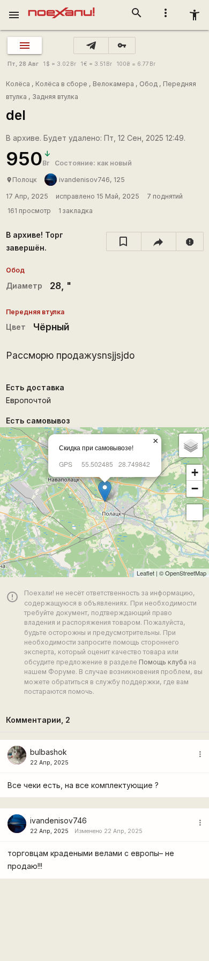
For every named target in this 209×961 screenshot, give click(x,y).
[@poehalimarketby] (91, 45)
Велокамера (113, 84)
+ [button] (194, 472)
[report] (190, 241)
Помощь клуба (163, 662)
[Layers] (191, 445)
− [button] (194, 488)
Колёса (18, 84)
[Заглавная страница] (61, 7)
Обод (148, 84)
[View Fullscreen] (194, 512)
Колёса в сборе (61, 84)
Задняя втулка (55, 97)
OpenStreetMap (185, 573)
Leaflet (145, 573)
